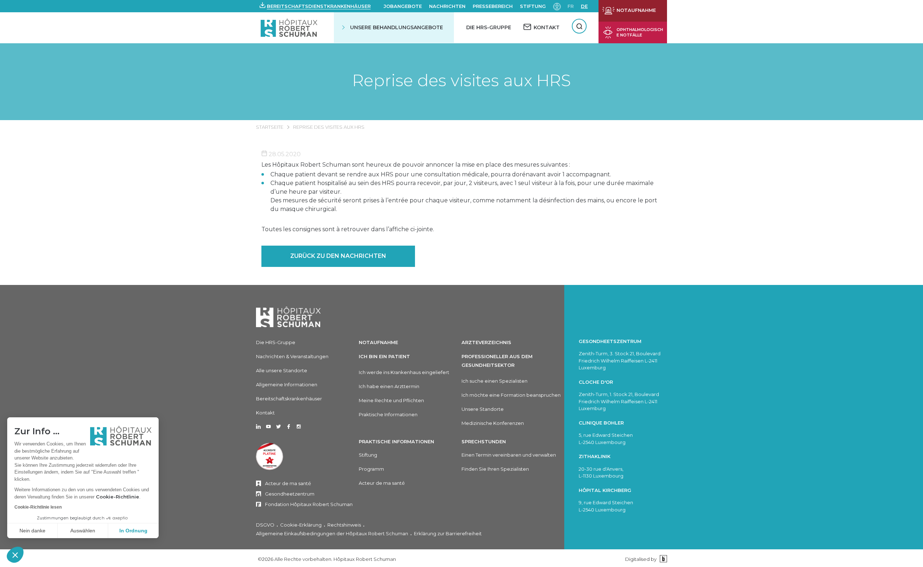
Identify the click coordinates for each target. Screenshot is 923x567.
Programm (371, 469)
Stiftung (533, 6)
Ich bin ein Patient (384, 356)
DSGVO (265, 525)
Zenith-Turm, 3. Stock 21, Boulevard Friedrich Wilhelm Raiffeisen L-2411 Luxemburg (620, 360)
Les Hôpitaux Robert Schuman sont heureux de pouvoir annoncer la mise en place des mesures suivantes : (415, 164)
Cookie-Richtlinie (117, 497)
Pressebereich (493, 6)
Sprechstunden (484, 441)
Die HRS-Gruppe (488, 27)
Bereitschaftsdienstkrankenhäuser (319, 6)
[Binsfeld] (662, 558)
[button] (15, 554)
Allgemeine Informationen (286, 384)
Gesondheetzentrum (289, 494)
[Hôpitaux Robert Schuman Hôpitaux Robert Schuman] (289, 27)
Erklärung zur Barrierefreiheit (448, 533)
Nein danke (32, 530)
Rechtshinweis (344, 525)
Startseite (269, 127)
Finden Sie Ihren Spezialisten (495, 469)
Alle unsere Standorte (281, 370)
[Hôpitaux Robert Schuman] (288, 317)
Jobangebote (403, 6)
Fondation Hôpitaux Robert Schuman (309, 504)
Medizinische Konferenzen (493, 423)
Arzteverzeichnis (486, 342)
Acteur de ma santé (288, 483)
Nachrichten (447, 6)
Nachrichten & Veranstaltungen (292, 356)
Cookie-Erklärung (301, 525)
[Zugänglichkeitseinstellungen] (557, 6)
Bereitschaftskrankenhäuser (289, 398)
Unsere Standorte (483, 409)
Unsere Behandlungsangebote (396, 27)
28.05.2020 (284, 154)
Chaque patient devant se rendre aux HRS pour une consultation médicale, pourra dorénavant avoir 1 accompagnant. (440, 174)
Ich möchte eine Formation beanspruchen (511, 395)
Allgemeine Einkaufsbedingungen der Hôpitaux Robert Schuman (332, 533)
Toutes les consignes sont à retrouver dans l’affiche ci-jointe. (347, 229)
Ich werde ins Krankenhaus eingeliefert (404, 372)
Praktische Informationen (388, 414)
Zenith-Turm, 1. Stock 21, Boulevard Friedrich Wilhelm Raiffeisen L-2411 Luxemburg (619, 401)
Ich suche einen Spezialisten (494, 381)
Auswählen (82, 530)
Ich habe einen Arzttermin (389, 386)
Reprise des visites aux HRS (461, 80)
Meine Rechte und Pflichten (391, 400)
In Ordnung (133, 530)
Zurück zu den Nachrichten (338, 255)
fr (571, 6)
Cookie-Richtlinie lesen (38, 507)
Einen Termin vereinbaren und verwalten (509, 455)
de (584, 6)
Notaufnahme (378, 342)
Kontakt (265, 413)
